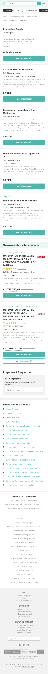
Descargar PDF (25, 361)
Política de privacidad (24, 614)
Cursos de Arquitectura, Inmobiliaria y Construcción (23, 504)
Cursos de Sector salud (23, 574)
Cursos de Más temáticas (24, 554)
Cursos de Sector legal (24, 566)
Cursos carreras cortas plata (18, 443)
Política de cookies (24, 616)
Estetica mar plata (13, 413)
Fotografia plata (12, 409)
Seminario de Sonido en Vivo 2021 (20, 200)
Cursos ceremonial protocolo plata (20, 460)
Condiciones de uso (24, 611)
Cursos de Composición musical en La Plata (24, 481)
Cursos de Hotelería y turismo (23, 542)
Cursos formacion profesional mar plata (23, 426)
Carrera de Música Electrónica (18, 69)
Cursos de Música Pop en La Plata (20, 485)
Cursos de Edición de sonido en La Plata (23, 477)
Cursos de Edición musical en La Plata (22, 468)
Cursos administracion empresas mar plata (24, 451)
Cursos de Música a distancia (18, 464)
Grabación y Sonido (13, 29)
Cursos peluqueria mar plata (18, 434)
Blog (24, 598)
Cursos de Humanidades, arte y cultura (24, 546)
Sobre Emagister (24, 595)
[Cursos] (4, 3)
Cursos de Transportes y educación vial (24, 582)
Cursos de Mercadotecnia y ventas (23, 558)
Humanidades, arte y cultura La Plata (23, 16)
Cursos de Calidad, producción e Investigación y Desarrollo (24, 509)
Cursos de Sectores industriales (23, 578)
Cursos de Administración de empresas (24, 500)
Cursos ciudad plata (14, 455)
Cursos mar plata (13, 422)
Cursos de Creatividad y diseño (24, 531)
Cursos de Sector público (24, 570)
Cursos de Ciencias (23, 515)
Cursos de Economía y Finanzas (23, 538)
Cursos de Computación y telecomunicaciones (23, 527)
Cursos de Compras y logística (23, 523)
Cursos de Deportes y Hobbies (23, 535)
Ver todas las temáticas (24, 600)
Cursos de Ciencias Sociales (24, 519)
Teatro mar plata (13, 417)
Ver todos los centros (24, 632)
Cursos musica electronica (17, 438)
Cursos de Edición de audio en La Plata (22, 472)
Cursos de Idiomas (23, 550)
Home (5, 16)
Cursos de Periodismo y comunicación (23, 562)
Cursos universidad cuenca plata (20, 447)
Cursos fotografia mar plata (17, 430)
